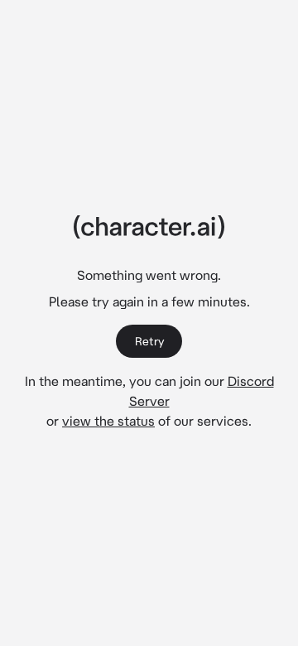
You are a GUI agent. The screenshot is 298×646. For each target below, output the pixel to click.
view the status (108, 420)
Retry (149, 341)
